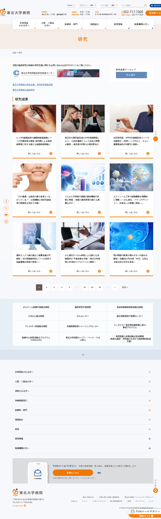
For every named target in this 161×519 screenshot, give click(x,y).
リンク (151, 501)
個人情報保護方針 (116, 501)
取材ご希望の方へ (89, 497)
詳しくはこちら (34, 154)
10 (85, 287)
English (69, 5)
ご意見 (129, 501)
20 (92, 287)
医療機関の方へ (141, 24)
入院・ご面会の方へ (47, 24)
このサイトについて (99, 501)
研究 (17, 429)
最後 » (125, 287)
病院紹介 (94, 24)
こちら (82, 478)
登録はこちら (73, 473)
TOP (14, 53)
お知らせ (74, 501)
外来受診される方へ (24, 24)
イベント (85, 501)
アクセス (155, 483)
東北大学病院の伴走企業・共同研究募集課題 (33, 85)
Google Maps (18, 506)
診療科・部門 (71, 24)
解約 (99, 473)
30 (100, 287)
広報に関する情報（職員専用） (109, 497)
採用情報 (118, 24)
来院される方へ (22, 391)
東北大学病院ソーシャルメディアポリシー (139, 497)
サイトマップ (140, 501)
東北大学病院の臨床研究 (24, 90)
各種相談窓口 (21, 400)
